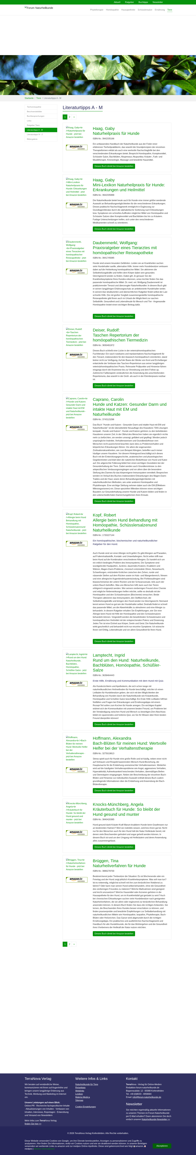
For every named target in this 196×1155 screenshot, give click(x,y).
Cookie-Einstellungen (85, 1107)
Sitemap (79, 1100)
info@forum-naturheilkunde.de (147, 1097)
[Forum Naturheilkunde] (47, 10)
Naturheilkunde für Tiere (86, 1084)
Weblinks (79, 1091)
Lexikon (79, 1094)
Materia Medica (82, 1097)
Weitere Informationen (44, 1149)
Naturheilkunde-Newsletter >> (156, 1119)
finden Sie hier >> (33, 1124)
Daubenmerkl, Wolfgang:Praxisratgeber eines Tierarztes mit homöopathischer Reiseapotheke (125, 247)
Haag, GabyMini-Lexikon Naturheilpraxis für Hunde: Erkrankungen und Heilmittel (129, 185)
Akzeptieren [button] (162, 1146)
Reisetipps (80, 1087)
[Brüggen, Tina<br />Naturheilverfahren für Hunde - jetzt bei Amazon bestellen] (76, 866)
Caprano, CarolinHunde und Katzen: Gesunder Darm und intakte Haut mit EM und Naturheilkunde (130, 407)
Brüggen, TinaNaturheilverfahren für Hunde (119, 863)
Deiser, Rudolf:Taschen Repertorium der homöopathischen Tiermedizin (120, 335)
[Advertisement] (98, 35)
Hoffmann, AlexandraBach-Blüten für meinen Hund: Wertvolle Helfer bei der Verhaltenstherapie (129, 743)
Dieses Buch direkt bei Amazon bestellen (114, 166)
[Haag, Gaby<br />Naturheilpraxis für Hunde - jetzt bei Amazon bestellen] (76, 133)
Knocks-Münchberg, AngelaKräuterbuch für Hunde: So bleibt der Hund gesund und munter (126, 809)
